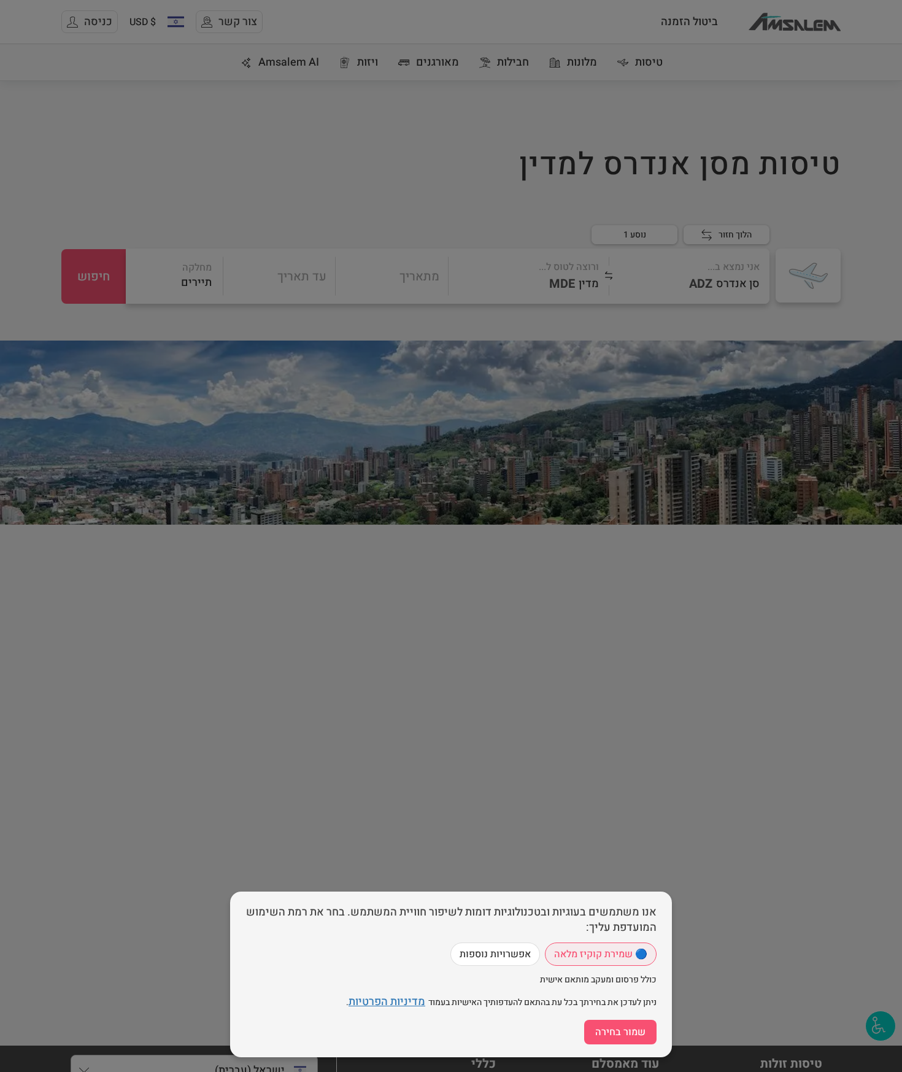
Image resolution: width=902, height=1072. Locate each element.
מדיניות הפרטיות (387, 1001)
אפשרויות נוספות (495, 954)
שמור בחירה (620, 1032)
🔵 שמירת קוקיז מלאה (600, 954)
